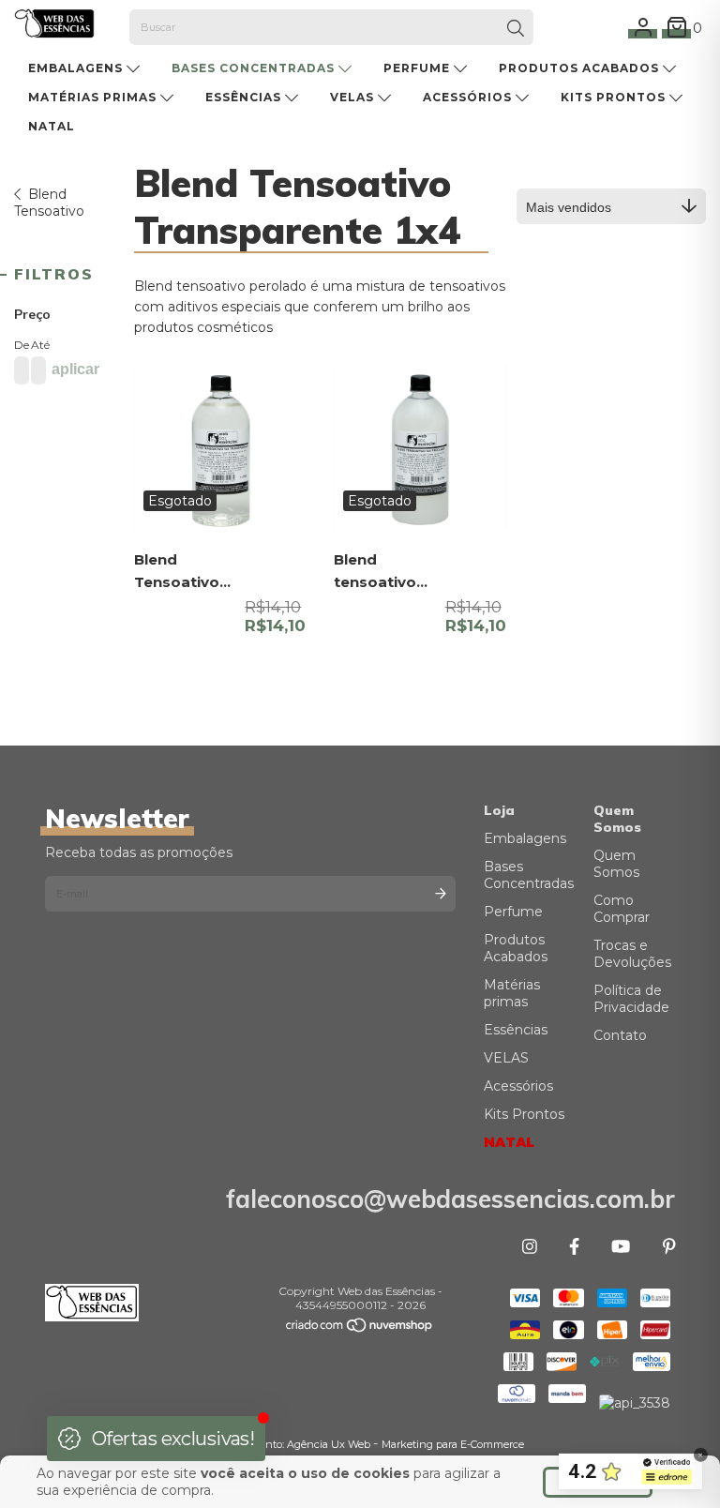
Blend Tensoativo (49, 202)
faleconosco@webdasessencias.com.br (450, 1199)
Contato (620, 1035)
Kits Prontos (615, 97)
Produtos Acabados (581, 68)
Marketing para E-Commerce (453, 1444)
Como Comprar (621, 909)
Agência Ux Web (330, 1444)
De (18, 345)
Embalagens (77, 68)
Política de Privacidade (631, 999)
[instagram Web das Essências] (529, 1247)
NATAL (51, 126)
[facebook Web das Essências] (574, 1247)
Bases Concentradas (255, 68)
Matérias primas (94, 97)
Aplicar (75, 369)
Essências (245, 97)
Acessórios (469, 97)
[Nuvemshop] (360, 1329)
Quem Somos (616, 864)
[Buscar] (515, 29)
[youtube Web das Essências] (620, 1247)
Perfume (418, 68)
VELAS (354, 97)
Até (35, 345)
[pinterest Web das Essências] (669, 1247)
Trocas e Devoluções (632, 954)
